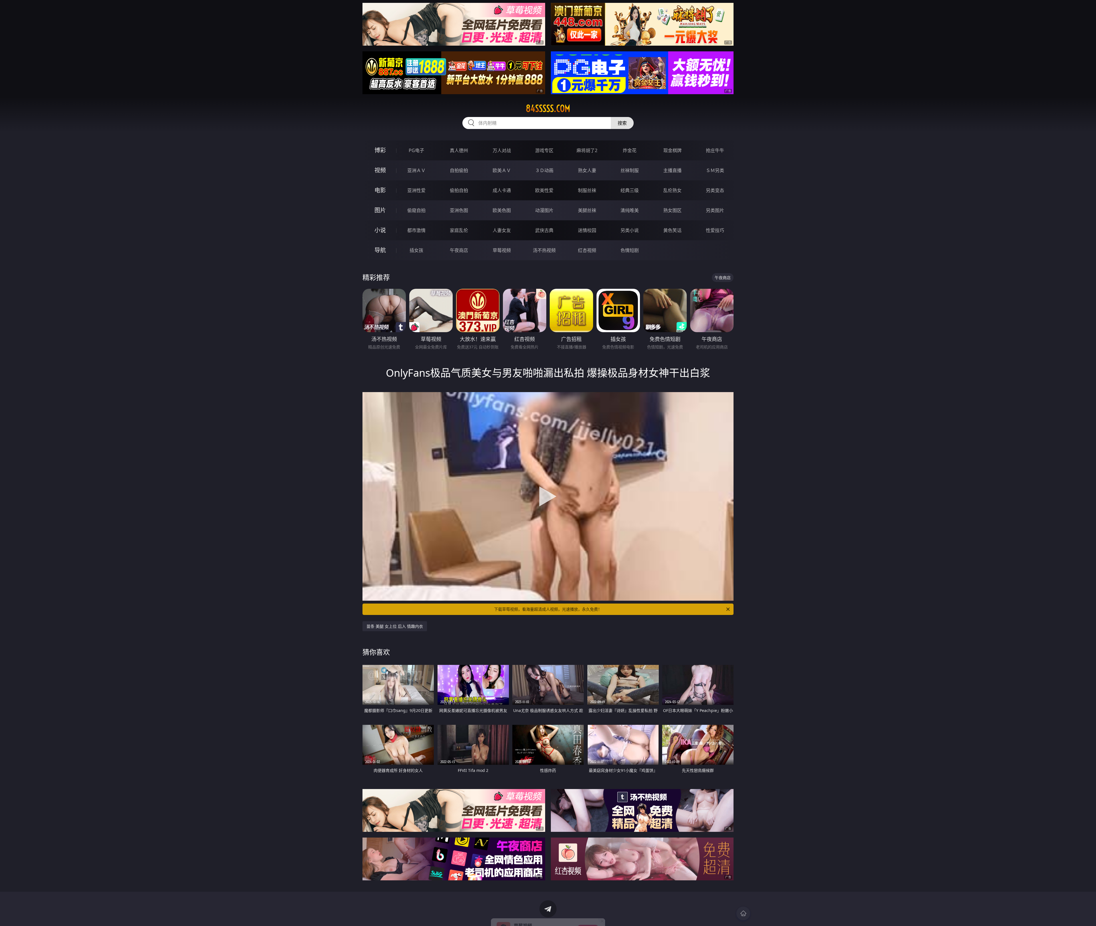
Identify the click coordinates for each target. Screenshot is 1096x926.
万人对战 (502, 150)
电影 (380, 190)
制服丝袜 (587, 190)
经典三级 (629, 190)
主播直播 (672, 170)
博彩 (380, 150)
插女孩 (416, 250)
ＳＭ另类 (715, 170)
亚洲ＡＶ (416, 170)
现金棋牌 (672, 150)
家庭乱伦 (459, 230)
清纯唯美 (629, 210)
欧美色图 (502, 210)
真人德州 (459, 150)
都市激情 (416, 230)
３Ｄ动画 (544, 170)
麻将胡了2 (587, 150)
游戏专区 (544, 150)
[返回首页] (743, 913)
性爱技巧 (715, 230)
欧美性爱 (544, 190)
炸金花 (629, 150)
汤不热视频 (544, 250)
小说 (380, 230)
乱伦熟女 (672, 190)
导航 (380, 250)
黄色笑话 (672, 230)
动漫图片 (544, 210)
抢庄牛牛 (715, 150)
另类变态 (715, 190)
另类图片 (715, 210)
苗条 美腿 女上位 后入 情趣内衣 (394, 626)
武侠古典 (544, 230)
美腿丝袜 (587, 210)
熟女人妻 (587, 170)
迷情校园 (587, 230)
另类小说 (629, 230)
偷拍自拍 (459, 190)
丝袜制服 (629, 170)
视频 (380, 170)
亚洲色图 (459, 210)
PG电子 (416, 150)
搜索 (622, 123)
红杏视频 (587, 250)
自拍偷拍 (459, 170)
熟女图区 (672, 210)
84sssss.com (548, 108)
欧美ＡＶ (502, 170)
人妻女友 (502, 230)
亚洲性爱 (416, 190)
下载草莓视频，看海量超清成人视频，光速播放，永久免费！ (548, 609)
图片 (380, 210)
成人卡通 (502, 190)
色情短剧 (629, 250)
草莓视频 (502, 250)
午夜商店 (459, 250)
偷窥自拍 (416, 210)
